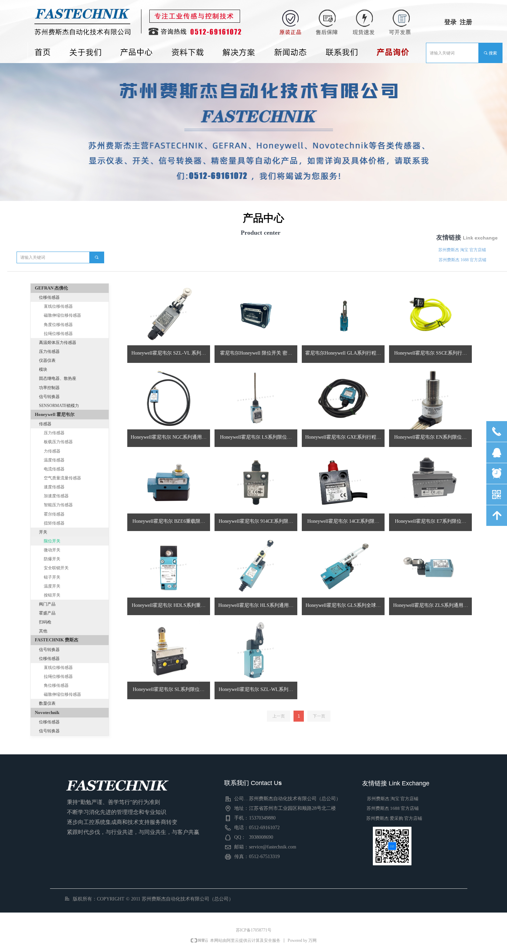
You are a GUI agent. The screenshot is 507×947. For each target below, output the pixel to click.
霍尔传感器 (54, 514)
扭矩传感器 (54, 523)
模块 (43, 369)
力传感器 (52, 451)
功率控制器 (49, 387)
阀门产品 (47, 604)
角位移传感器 (56, 685)
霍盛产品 (47, 613)
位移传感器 (49, 297)
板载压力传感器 (58, 441)
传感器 (45, 423)
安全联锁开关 (56, 568)
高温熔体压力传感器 (57, 342)
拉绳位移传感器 (58, 333)
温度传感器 (54, 460)
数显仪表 (47, 703)
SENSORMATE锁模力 (59, 405)
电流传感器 (54, 469)
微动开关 (52, 550)
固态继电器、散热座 (57, 378)
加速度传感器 (56, 495)
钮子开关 (52, 577)
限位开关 (52, 541)
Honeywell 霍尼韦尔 (54, 414)
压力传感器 (49, 351)
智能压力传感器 (58, 504)
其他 (43, 631)
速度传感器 (54, 487)
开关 (43, 532)
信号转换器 (49, 396)
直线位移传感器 (58, 306)
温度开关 (52, 586)
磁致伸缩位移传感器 (62, 315)
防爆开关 (52, 559)
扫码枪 (45, 622)
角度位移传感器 (58, 324)
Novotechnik (47, 712)
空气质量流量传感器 (62, 478)
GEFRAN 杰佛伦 (51, 288)
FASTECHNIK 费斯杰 (56, 639)
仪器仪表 (47, 360)
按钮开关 (52, 595)
